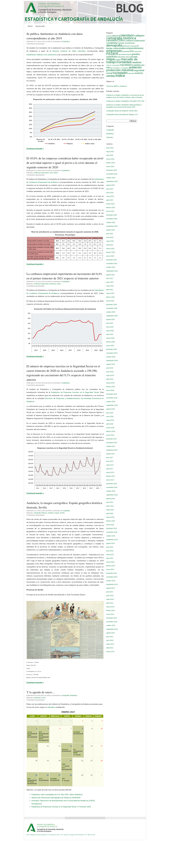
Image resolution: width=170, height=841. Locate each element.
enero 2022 (110, 256)
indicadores (121, 57)
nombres (109, 65)
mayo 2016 (110, 510)
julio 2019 (109, 368)
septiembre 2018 (112, 405)
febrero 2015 (110, 566)
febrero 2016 (110, 521)
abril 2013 (109, 648)
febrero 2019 (110, 387)
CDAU (121, 40)
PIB (108, 67)
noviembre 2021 (111, 263)
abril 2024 (109, 155)
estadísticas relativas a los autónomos (42, 55)
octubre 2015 (110, 536)
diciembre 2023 (111, 170)
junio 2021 (109, 282)
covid (51, 173)
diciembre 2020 (111, 304)
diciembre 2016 (111, 484)
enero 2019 (110, 390)
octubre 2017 (110, 446)
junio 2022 (109, 237)
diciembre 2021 (111, 260)
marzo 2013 (110, 651)
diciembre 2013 (111, 618)
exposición (137, 51)
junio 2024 (109, 148)
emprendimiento (134, 48)
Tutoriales (109, 137)
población (135, 67)
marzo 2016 (110, 517)
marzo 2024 (110, 159)
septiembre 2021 (112, 271)
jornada (134, 57)
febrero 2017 (110, 476)
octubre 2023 (110, 178)
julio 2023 (109, 189)
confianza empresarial (41, 173)
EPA (132, 51)
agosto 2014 (110, 588)
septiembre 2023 (112, 181)
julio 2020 (109, 323)
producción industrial (119, 70)
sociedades (120, 72)
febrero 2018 (110, 431)
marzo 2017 (110, 472)
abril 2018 (109, 424)
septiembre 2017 (112, 450)
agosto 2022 (110, 230)
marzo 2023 (110, 204)
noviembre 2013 (111, 622)
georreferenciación (124, 54)
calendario (37, 698)
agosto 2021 (110, 275)
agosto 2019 (110, 364)
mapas (57, 513)
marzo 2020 (110, 338)
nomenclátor (115, 65)
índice (56, 173)
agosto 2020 (110, 319)
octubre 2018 (110, 401)
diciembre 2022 (111, 215)
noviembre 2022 (111, 219)
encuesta (125, 51)
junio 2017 (109, 461)
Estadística (66, 41)
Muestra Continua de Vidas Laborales (69, 51)
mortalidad (123, 62)
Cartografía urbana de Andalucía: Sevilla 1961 (122, 111)
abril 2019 (109, 379)
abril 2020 (109, 334)
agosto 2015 (110, 543)
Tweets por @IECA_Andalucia (116, 86)
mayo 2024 (110, 151)
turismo (139, 73)
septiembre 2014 (112, 584)
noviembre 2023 (111, 174)
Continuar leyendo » (35, 148)
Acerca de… (40, 26)
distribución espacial (130, 46)
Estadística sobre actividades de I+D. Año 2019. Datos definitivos (57, 794)
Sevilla (62, 513)
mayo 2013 (110, 644)
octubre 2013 (110, 625)
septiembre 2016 (112, 495)
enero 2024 (110, 166)
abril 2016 (109, 513)
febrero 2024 (110, 163)
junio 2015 (109, 551)
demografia (114, 45)
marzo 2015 (110, 562)
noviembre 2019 (111, 353)
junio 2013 (109, 640)
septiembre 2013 (112, 629)
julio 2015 (109, 547)
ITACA (128, 57)
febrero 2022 (110, 252)
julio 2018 (109, 413)
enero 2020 (110, 345)
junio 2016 (109, 506)
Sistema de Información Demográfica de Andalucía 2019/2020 (55, 798)
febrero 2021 (110, 297)
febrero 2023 (110, 207)
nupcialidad (125, 65)
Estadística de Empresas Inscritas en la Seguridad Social (75, 392)
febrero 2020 (110, 342)
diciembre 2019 (111, 349)
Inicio (30, 26)
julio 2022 (109, 234)
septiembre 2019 (112, 360)
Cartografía (66, 511)
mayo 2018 (110, 420)
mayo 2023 (110, 196)
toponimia (131, 73)
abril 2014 (109, 603)
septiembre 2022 (112, 226)
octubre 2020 (110, 312)
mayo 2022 (110, 241)
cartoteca (51, 513)
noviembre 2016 (111, 487)
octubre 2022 (110, 222)
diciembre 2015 (111, 528)
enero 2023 (110, 211)
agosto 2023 (110, 185)
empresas (52, 284)
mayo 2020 (110, 331)
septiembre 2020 (112, 316)
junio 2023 (109, 193)
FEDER (112, 54)
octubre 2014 (110, 581)
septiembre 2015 (112, 540)
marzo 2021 (110, 293)
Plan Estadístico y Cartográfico (119, 68)
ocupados (136, 65)
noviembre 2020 (111, 308)
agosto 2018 (110, 409)
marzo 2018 (110, 428)
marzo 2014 (110, 607)
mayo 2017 (110, 465)
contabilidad (111, 43)
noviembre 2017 (111, 443)
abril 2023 (109, 200)
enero (44, 698)
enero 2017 (110, 480)
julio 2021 (109, 278)
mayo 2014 (110, 599)
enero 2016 (110, 525)
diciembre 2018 (111, 394)
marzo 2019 (110, 383)
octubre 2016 (110, 491)
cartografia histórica (40, 513)
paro (142, 65)
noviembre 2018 (111, 398)
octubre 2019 (110, 357)
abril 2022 (109, 245)
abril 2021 (109, 290)
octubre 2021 (110, 267)
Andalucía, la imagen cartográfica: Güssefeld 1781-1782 (125, 101)
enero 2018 (110, 435)
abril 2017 (109, 469)
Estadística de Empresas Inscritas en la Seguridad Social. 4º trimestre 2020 (61, 807)
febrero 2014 (110, 610)
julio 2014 (109, 592)
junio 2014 (109, 595)
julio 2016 (109, 502)
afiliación (115, 36)
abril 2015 (109, 558)
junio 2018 (109, 416)
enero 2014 (110, 614)
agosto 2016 (110, 498)
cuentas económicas (126, 43)
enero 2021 (110, 301)
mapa (110, 59)
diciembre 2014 (111, 573)
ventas (110, 75)
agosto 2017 (110, 454)
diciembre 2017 (111, 439)
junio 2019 (109, 372)
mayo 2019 (110, 375)
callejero (139, 35)
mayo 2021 (110, 286)
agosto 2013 (110, 633)
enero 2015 (110, 569)
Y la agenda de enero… (41, 692)
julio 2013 (109, 637)
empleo (122, 48)
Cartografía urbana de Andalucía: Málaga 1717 (122, 114)
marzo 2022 (110, 248)
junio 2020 (109, 327)
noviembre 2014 (111, 577)
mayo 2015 (110, 554)
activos (109, 36)
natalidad (136, 62)
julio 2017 (109, 457)
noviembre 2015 (111, 532)
